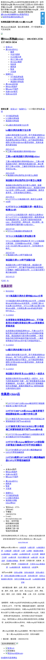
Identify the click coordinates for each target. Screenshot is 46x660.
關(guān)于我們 (12, 89)
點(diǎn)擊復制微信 (8, 643)
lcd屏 (23, 551)
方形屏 (13, 72)
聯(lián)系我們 (19, 14)
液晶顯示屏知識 (17, 82)
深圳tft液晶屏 (29, 572)
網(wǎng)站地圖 (7, 14)
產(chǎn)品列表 (12, 84)
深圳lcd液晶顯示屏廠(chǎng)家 (15, 576)
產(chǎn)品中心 (12, 49)
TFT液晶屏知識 (16, 77)
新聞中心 (9, 74)
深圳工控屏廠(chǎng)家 (22, 579)
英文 (27, 14)
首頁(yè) (9, 47)
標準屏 (13, 67)
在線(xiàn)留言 (12, 92)
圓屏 (12, 52)
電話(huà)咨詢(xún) (15, 653)
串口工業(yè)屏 (16, 59)
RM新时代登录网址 (9, 658)
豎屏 (12, 69)
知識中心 (23, 109)
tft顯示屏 (33, 576)
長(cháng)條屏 (16, 62)
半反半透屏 (15, 54)
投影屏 (13, 64)
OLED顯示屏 (15, 57)
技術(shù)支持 (11, 94)
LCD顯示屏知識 (17, 79)
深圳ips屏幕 (18, 572)
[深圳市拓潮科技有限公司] (12, 17)
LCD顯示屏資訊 (12, 498)
